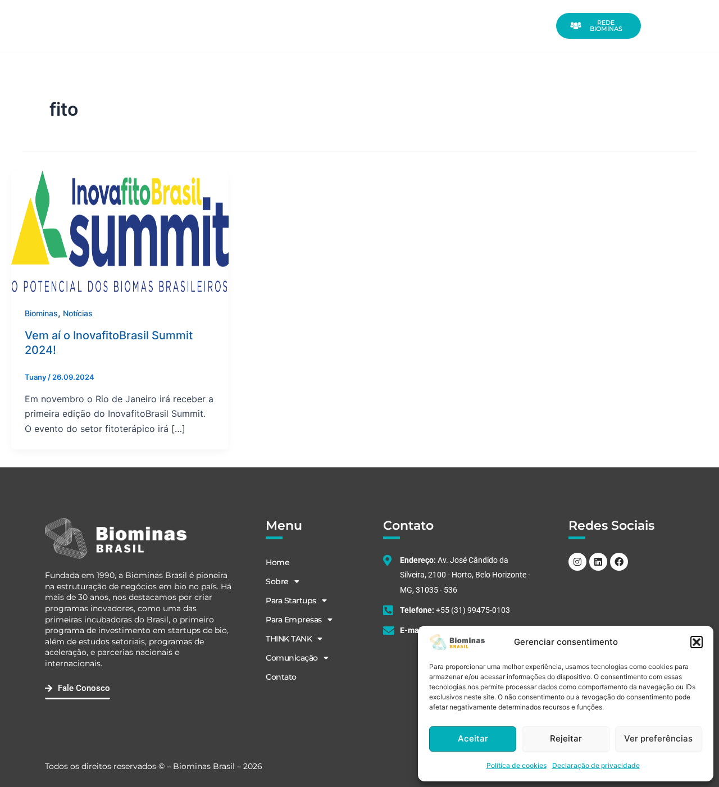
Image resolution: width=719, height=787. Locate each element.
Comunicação (333, 38)
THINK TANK (465, 12)
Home (234, 12)
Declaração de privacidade (596, 765)
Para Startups (323, 12)
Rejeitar (566, 738)
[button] (696, 642)
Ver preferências (658, 738)
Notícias (78, 313)
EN (658, 18)
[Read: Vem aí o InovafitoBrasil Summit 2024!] (120, 230)
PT (679, 18)
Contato (395, 38)
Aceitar (473, 738)
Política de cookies (516, 765)
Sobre (265, 12)
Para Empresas (397, 12)
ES (657, 33)
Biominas (41, 313)
